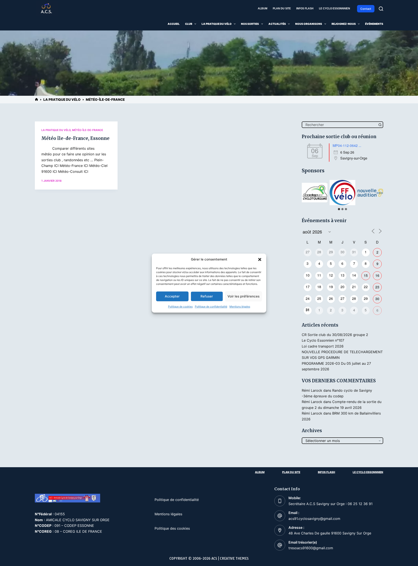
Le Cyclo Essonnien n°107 (323, 340)
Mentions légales (239, 306)
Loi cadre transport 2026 (323, 346)
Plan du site (282, 8)
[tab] (339, 209)
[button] (260, 259)
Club (188, 23)
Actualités (277, 23)
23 (377, 286)
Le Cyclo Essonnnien (334, 8)
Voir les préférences (244, 296)
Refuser (207, 296)
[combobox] (339, 124)
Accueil (174, 23)
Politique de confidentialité (211, 306)
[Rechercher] (381, 9)
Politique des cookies (172, 528)
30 (377, 298)
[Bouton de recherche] (380, 125)
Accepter (172, 296)
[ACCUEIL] (36, 99)
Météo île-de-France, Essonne (75, 138)
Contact (365, 8)
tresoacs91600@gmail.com (310, 548)
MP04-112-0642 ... (347, 145)
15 (366, 275)
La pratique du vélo (217, 23)
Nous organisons (308, 23)
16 (377, 275)
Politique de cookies (180, 306)
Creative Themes (234, 558)
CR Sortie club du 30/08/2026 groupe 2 (335, 335)
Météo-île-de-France (87, 130)
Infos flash (305, 8)
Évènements (374, 23)
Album (262, 8)
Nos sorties (250, 23)
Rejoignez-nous (344, 23)
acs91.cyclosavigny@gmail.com (314, 518)
